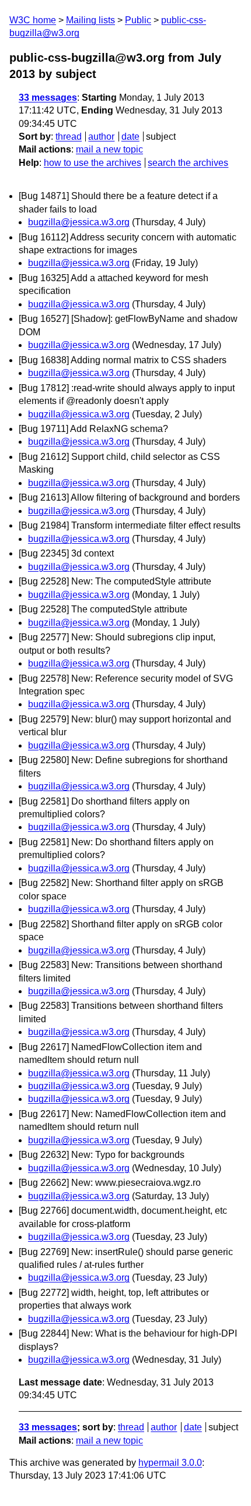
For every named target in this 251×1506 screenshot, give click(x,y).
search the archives (188, 163)
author (101, 136)
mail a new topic (109, 149)
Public (138, 20)
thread (68, 136)
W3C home (32, 20)
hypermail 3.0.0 (170, 1463)
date (130, 136)
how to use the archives (92, 163)
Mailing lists (90, 20)
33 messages (48, 97)
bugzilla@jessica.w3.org (79, 222)
